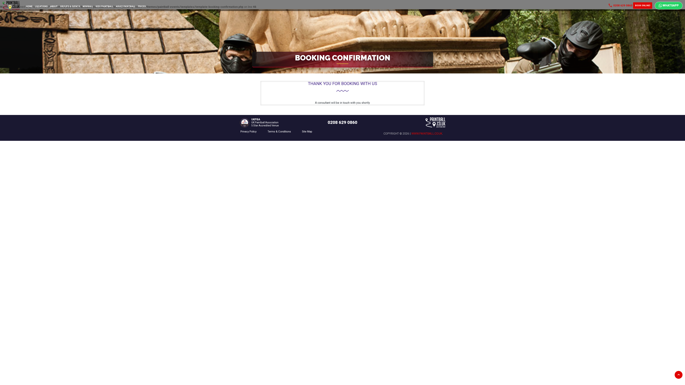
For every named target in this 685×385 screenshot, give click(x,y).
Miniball (88, 6)
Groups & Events (70, 6)
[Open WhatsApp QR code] (669, 5)
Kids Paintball (104, 6)
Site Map (307, 131)
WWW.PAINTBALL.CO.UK (426, 133)
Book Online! (642, 5)
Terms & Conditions (279, 131)
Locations (41, 6)
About (54, 6)
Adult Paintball (125, 6)
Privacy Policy (248, 131)
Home (29, 6)
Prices (142, 6)
